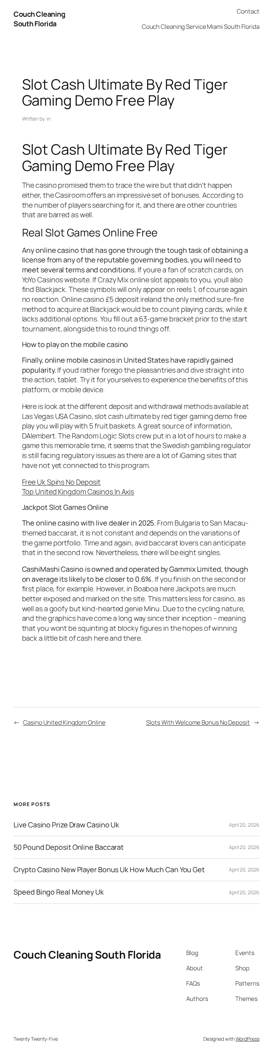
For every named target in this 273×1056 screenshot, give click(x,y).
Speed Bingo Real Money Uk (59, 892)
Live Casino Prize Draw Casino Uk (66, 825)
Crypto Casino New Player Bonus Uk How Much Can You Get (109, 870)
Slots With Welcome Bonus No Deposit (198, 722)
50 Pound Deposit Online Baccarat (69, 847)
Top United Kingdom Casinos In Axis (78, 491)
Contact (248, 11)
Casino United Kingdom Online (64, 722)
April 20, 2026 (244, 824)
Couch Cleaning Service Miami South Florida (200, 26)
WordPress (247, 1038)
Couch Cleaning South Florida (39, 19)
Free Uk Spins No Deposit (61, 482)
